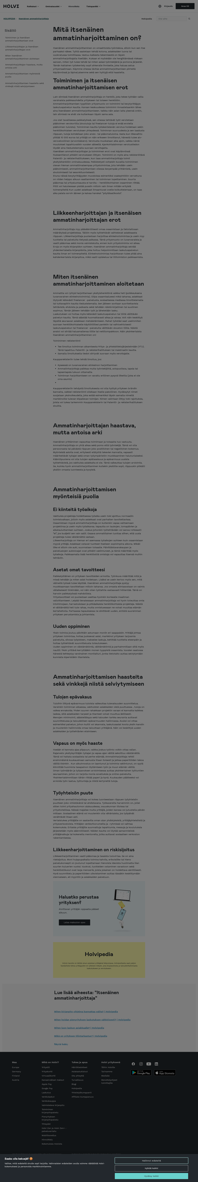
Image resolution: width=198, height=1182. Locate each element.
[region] (99, 1168)
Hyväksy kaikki (151, 1176)
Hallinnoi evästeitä (151, 1160)
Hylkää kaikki (151, 1168)
